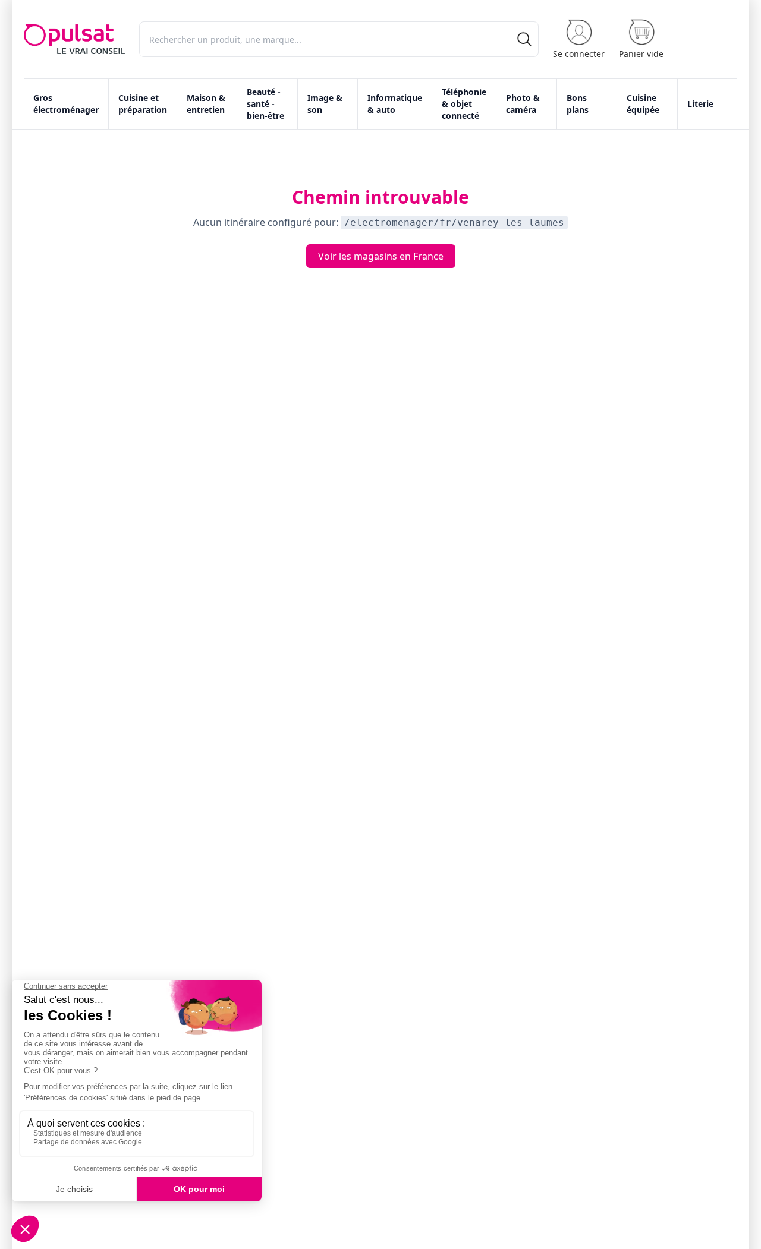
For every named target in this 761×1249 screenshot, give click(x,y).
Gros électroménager (66, 103)
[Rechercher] (524, 39)
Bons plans (578, 103)
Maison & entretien (206, 103)
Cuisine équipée (643, 103)
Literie (700, 103)
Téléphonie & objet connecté (464, 103)
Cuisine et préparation (142, 103)
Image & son (324, 103)
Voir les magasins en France (381, 256)
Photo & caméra (523, 103)
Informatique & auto (394, 103)
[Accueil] (74, 39)
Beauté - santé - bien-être (265, 103)
